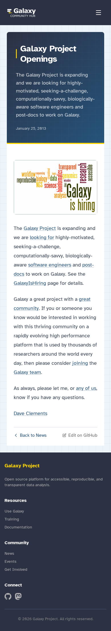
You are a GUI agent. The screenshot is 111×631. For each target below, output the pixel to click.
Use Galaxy (14, 511)
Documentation (18, 527)
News (9, 553)
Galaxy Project (40, 228)
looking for (42, 237)
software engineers (49, 265)
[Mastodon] (18, 596)
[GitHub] (8, 596)
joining (80, 363)
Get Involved (16, 569)
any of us (86, 388)
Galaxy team (27, 372)
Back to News (33, 435)
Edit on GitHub (82, 435)
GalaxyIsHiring (30, 283)
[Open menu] (98, 12)
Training (12, 519)
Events (11, 561)
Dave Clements (30, 413)
